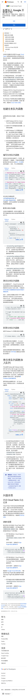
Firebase (3, 678)
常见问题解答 (4, 660)
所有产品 (3, 683)
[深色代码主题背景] (21, 171)
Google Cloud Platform (7, 680)
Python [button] (13, 168)
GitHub (3, 629)
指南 (2, 619)
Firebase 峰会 (4, 639)
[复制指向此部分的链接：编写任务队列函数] (20, 155)
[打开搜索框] (18, 2)
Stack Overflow (5, 653)
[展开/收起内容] (10, 33)
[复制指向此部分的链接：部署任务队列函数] (20, 328)
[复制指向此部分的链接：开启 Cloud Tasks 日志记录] (8, 503)
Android (3, 673)
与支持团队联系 (5, 650)
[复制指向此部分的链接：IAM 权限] (12, 522)
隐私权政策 (7, 689)
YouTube (3, 644)
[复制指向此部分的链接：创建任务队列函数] (4, 112)
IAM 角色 (13, 352)
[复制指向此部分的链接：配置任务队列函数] (17, 208)
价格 (16, 102)
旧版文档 (3, 663)
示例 (2, 624)
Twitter (3, 641)
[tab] (6, 168)
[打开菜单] (2, 2)
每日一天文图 (19, 162)
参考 (2, 622)
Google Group (4, 655)
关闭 (14, 21)
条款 (2, 689)
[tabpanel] (14, 182)
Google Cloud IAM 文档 (14, 571)
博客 (2, 636)
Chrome (3, 675)
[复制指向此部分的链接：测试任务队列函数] (20, 281)
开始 (14, 25)
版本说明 (3, 658)
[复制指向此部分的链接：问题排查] (14, 496)
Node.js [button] (7, 168)
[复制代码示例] (23, 171)
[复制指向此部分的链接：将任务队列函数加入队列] (12, 363)
